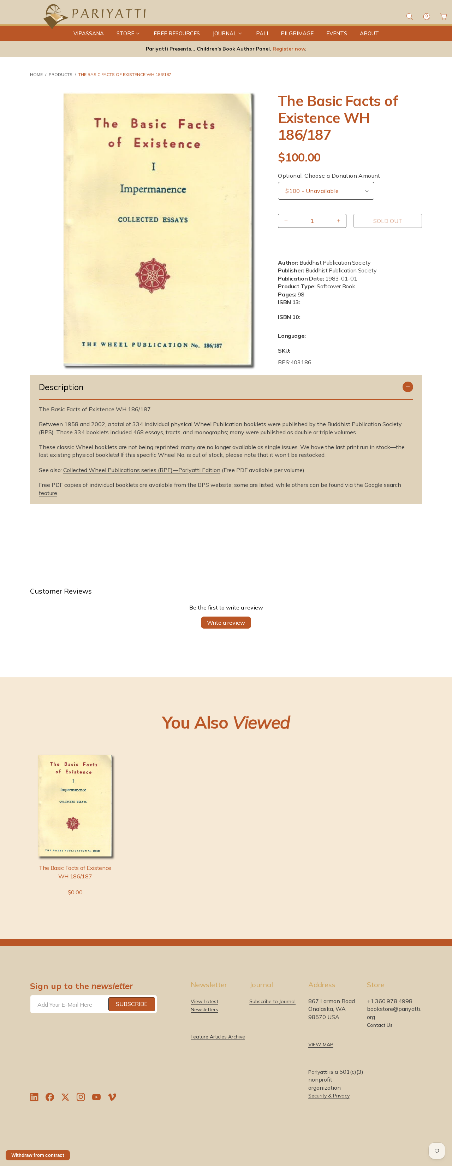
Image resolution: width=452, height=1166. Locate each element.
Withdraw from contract (37, 1155)
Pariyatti (318, 1072)
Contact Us (380, 1025)
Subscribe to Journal (272, 1001)
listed (266, 484)
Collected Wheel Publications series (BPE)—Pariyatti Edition (141, 469)
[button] (128, 33)
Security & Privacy (329, 1096)
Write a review (226, 622)
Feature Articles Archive (218, 1037)
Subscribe (132, 1004)
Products (60, 74)
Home (36, 74)
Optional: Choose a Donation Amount (329, 175)
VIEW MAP (320, 1044)
